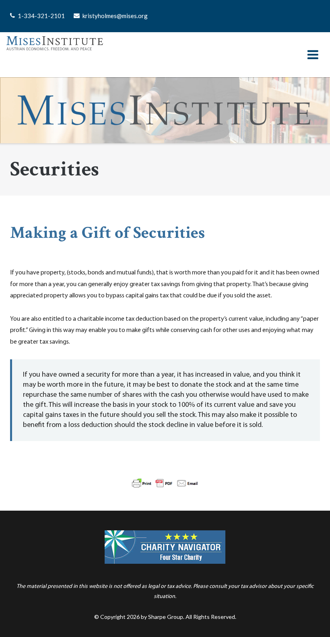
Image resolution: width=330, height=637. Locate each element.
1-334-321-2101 (41, 15)
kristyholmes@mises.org (115, 15)
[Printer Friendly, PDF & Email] (165, 471)
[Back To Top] (310, 617)
